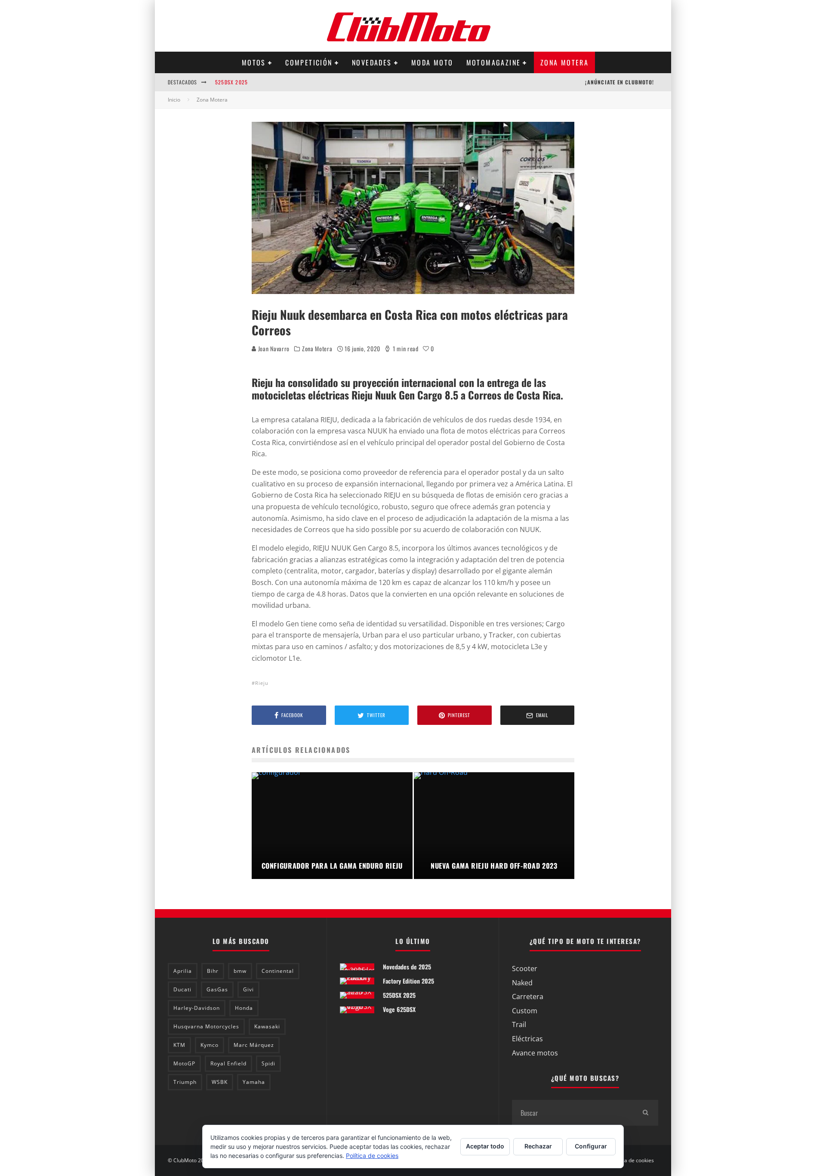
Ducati (182, 989)
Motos (254, 62)
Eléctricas (527, 1038)
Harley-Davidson (196, 1008)
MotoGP (184, 1063)
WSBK (220, 1082)
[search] (645, 1113)
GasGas (217, 989)
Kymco (209, 1045)
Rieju (261, 683)
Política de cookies (632, 1160)
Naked (522, 982)
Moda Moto (432, 62)
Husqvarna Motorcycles (206, 1026)
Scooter (524, 968)
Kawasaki (267, 1026)
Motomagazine (493, 62)
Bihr (213, 971)
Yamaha (254, 1082)
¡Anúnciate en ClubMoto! (619, 82)
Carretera (527, 996)
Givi (248, 989)
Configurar (591, 1146)
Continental (278, 971)
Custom (524, 1010)
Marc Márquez (254, 1045)
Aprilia (182, 971)
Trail (519, 1024)
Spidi (268, 1063)
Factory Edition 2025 (408, 980)
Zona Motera (564, 62)
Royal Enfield (228, 1063)
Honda (244, 1008)
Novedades (372, 62)
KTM (179, 1045)
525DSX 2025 (231, 82)
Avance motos (535, 1053)
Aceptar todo (485, 1146)
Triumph (185, 1082)
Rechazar (538, 1146)
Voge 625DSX (399, 1009)
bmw (240, 971)
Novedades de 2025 (407, 966)
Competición (308, 62)
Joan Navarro (273, 348)
